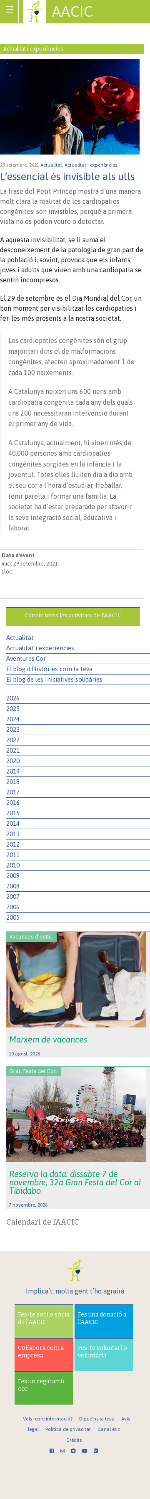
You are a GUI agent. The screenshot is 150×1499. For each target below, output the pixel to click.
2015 (13, 813)
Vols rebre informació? (47, 1419)
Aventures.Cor (26, 658)
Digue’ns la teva (97, 1419)
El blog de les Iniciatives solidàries (54, 679)
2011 (13, 854)
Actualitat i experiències (40, 648)
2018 (13, 781)
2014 (13, 823)
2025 (13, 708)
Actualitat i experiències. (92, 165)
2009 (13, 875)
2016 (13, 802)
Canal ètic (109, 1429)
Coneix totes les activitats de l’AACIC (73, 615)
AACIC (72, 11)
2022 (13, 739)
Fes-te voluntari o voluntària (102, 1351)
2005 (13, 917)
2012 (13, 844)
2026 (13, 698)
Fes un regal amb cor (41, 1385)
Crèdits (74, 1440)
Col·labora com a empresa (41, 1351)
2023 (13, 729)
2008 (13, 886)
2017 (13, 792)
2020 (13, 760)
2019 (13, 771)
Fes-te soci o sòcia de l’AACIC (43, 1318)
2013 (13, 833)
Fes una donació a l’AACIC (102, 1318)
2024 (13, 719)
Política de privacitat (68, 1429)
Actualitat (20, 637)
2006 (13, 907)
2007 (13, 896)
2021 (13, 750)
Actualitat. (52, 165)
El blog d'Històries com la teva (49, 668)
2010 (13, 865)
